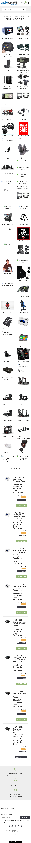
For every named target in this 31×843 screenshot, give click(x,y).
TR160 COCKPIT (7, 404)
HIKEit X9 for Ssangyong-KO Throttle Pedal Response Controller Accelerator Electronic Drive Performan (19, 591)
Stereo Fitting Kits (23, 103)
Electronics (8, 208)
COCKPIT (7, 192)
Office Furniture (23, 312)
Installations (7, 273)
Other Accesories (8, 329)
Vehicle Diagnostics (7, 453)
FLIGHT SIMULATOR (7, 224)
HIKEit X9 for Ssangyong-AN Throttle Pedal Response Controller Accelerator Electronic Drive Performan (19, 520)
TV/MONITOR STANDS (7, 436)
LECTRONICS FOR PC (23, 264)
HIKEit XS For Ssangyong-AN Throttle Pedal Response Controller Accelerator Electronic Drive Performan (19, 627)
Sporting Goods (23, 366)
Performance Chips (7, 334)
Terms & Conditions (19, 820)
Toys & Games (23, 372)
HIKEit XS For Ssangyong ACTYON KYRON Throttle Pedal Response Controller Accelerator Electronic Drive (19, 735)
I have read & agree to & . (16, 821)
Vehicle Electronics (23, 453)
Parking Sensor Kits (23, 54)
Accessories (23, 141)
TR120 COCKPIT (23, 388)
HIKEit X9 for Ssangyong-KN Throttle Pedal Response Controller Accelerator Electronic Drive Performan (19, 556)
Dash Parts (23, 203)
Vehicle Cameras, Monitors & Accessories (23, 40)
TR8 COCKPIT (23, 404)
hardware (8, 246)
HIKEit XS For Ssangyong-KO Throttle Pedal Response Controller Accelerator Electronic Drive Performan (19, 698)
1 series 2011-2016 (7, 141)
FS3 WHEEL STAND (23, 224)
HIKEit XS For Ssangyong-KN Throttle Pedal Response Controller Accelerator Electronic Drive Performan (19, 663)
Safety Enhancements (8, 119)
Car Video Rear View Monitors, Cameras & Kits (23, 188)
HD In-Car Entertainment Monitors (8, 56)
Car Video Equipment (8, 185)
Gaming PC (8, 230)
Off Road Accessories (23, 296)
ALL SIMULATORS (8, 173)
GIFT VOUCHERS (23, 240)
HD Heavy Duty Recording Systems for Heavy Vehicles (23, 258)
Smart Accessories (23, 361)
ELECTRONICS (23, 208)
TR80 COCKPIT (8, 420)
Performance (23, 329)
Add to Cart (21, 505)
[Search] (24, 9)
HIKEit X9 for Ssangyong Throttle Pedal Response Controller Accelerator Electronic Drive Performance (19, 484)
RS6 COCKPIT (8, 361)
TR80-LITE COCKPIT (23, 420)
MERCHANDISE (23, 280)
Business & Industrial (23, 178)
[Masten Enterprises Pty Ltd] (10, 3)
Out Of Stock (21, 757)
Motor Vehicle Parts (7, 285)
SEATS (8, 70)
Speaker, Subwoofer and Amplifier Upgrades (8, 379)
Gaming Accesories (7, 135)
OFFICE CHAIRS (7, 312)
